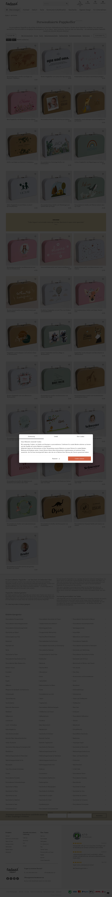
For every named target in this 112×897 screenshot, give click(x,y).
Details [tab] (56, 436)
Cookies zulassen (79, 458)
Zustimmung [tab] (31, 436)
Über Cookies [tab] (80, 436)
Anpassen (55, 458)
